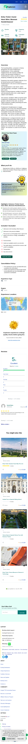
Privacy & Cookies (6, 726)
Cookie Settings (7, 729)
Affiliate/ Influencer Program (7, 696)
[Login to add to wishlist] (24, 41)
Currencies (3, 718)
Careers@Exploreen (5, 706)
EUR (17, 1)
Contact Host (13, 158)
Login (21, 1)
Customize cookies (11, 738)
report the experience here (14, 340)
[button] (26, 7)
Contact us (3, 683)
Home (2, 664)
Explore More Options (6, 256)
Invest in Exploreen (5, 710)
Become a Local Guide (6, 693)
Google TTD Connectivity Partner (8, 690)
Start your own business (6, 700)
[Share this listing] (21, 41)
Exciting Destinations (5, 667)
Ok (3, 738)
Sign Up (25, 1)
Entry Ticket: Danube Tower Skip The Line (13, 463)
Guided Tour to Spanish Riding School (12, 499)
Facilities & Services (5, 674)
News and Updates (5, 677)
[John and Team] (24, 457)
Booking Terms (4, 680)
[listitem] (14, 456)
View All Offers (6, 158)
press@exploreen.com (8, 189)
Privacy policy (21, 738)
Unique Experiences (5, 670)
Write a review (5, 424)
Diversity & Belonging (5, 703)
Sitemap (4, 724)
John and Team (5, 142)
